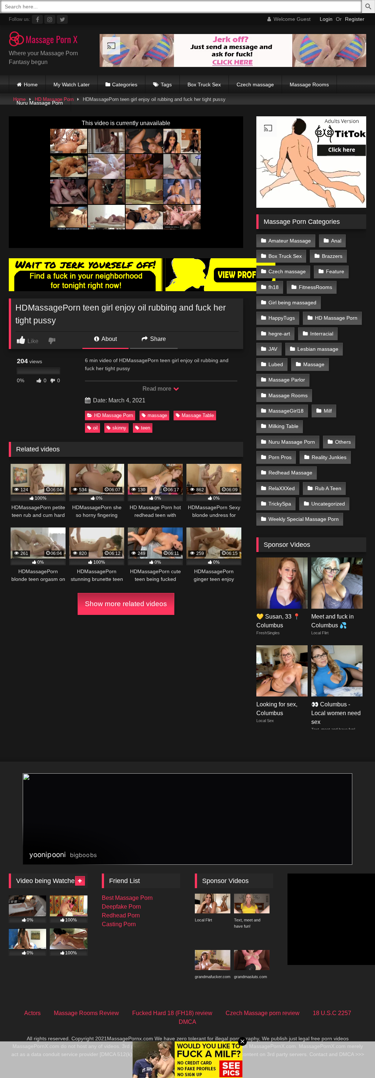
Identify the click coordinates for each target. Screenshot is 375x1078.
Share (157, 339)
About (108, 339)
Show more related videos (126, 604)
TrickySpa (279, 504)
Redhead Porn (121, 915)
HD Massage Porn (113, 415)
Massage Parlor (286, 380)
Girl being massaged (292, 302)
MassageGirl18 (286, 411)
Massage (313, 364)
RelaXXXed (281, 488)
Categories (124, 84)
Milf (328, 411)
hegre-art (279, 334)
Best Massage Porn (127, 898)
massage (157, 415)
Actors (32, 1013)
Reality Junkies (329, 457)
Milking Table (283, 426)
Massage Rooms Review (86, 1013)
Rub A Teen (328, 488)
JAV (272, 349)
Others (343, 442)
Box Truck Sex (204, 84)
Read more (157, 389)
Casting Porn (119, 924)
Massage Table (198, 415)
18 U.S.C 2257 (332, 1013)
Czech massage (255, 84)
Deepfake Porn (121, 907)
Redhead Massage (290, 473)
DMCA (187, 1022)
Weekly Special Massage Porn (303, 519)
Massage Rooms (309, 84)
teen (145, 428)
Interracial (321, 334)
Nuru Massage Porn (39, 103)
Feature (335, 271)
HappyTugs (281, 318)
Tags (166, 84)
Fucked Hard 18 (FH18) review (172, 1013)
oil (95, 428)
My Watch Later (71, 84)
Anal (336, 241)
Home (31, 84)
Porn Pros (280, 457)
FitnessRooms (315, 287)
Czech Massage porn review (263, 1013)
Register (354, 19)
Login (326, 19)
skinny (119, 428)
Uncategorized (328, 504)
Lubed (275, 364)
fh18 (273, 287)
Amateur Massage (289, 241)
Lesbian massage (317, 349)
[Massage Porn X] (47, 40)
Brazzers (332, 256)
